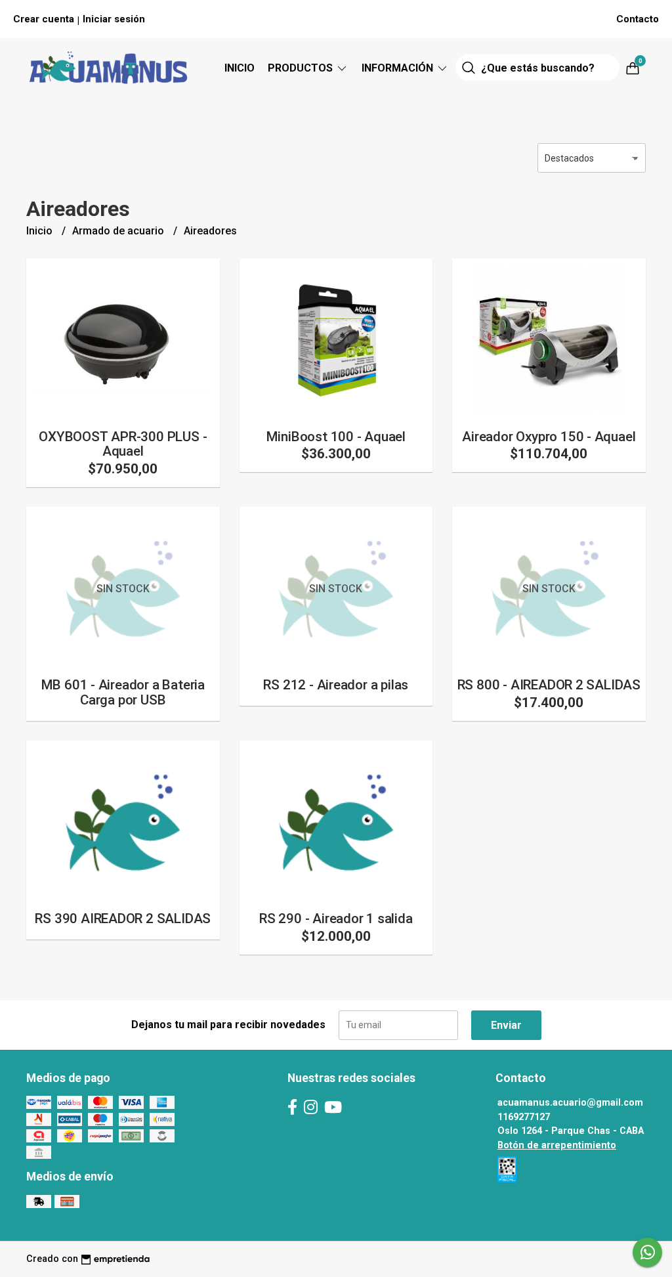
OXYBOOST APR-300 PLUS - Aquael (123, 444)
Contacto (637, 19)
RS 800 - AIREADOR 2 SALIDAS (548, 685)
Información (399, 68)
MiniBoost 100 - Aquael (336, 436)
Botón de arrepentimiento (556, 1145)
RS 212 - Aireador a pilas (335, 685)
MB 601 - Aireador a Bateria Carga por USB (123, 692)
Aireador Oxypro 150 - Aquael (548, 436)
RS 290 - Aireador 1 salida (336, 918)
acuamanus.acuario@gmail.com (570, 1102)
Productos (301, 68)
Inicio (239, 68)
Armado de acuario (119, 231)
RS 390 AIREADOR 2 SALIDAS (123, 918)
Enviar (506, 1025)
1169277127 (523, 1117)
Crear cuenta (43, 19)
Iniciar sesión (114, 19)
